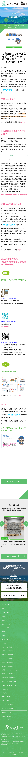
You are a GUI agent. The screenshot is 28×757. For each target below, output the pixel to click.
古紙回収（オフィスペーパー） (9, 670)
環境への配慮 (5, 700)
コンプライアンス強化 (7, 704)
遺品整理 (4, 693)
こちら (23, 122)
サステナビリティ (6, 696)
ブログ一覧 (5, 608)
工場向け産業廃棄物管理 (8, 666)
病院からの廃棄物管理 (7, 662)
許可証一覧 (14, 748)
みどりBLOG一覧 (13, 481)
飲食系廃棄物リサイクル (8, 654)
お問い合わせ (5, 639)
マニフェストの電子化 (7, 673)
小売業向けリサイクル (7, 651)
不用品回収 (5, 689)
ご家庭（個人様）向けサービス (9, 685)
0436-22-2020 (14, 588)
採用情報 (4, 635)
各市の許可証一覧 (6, 712)
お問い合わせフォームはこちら (14, 595)
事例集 (3, 616)
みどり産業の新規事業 (7, 708)
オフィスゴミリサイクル (8, 658)
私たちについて (6, 624)
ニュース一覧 (5, 612)
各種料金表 (5, 620)
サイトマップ (5, 720)
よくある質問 (5, 627)
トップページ (3, 25)
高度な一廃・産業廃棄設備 (8, 677)
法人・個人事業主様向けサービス (10, 647)
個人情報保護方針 (6, 716)
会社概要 (4, 631)
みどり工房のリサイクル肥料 (9, 681)
